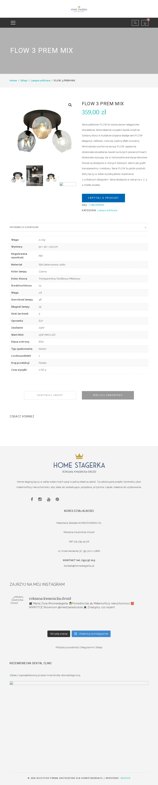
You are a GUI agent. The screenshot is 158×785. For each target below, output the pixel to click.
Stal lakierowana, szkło (52, 264)
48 (40, 299)
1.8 (40, 292)
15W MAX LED (47, 334)
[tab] (79, 227)
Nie (41, 255)
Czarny (43, 271)
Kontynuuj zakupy (50, 395)
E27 (41, 320)
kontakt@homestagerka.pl (79, 565)
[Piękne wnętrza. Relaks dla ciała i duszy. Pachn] (79, 616)
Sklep (23, 80)
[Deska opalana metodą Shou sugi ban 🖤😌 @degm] (33, 626)
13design (124, 778)
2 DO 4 (42, 369)
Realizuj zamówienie (108, 395)
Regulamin (87, 647)
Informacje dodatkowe (24, 227)
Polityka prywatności (67, 647)
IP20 (41, 341)
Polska (42, 362)
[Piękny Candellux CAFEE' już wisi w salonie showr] (124, 621)
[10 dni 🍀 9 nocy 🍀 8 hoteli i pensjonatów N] (79, 621)
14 (40, 285)
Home (13, 80)
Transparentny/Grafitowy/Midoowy (59, 278)
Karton (42, 348)
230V (41, 327)
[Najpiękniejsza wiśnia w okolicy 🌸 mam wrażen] (124, 626)
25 (40, 306)
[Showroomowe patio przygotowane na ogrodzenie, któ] (33, 621)
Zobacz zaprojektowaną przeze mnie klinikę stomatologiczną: (45, 675)
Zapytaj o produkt (103, 198)
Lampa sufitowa (40, 80)
